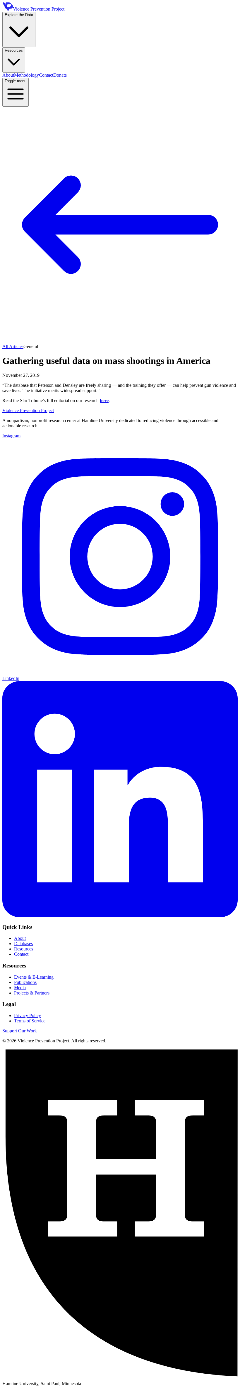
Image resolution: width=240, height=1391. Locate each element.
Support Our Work (19, 1030)
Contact (46, 75)
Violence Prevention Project (28, 410)
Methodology (26, 75)
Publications (25, 982)
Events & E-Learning (34, 977)
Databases (23, 943)
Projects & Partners (31, 992)
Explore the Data (19, 15)
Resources (14, 50)
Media (20, 987)
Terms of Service (29, 1020)
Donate (60, 75)
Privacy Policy (27, 1015)
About (8, 75)
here (104, 400)
